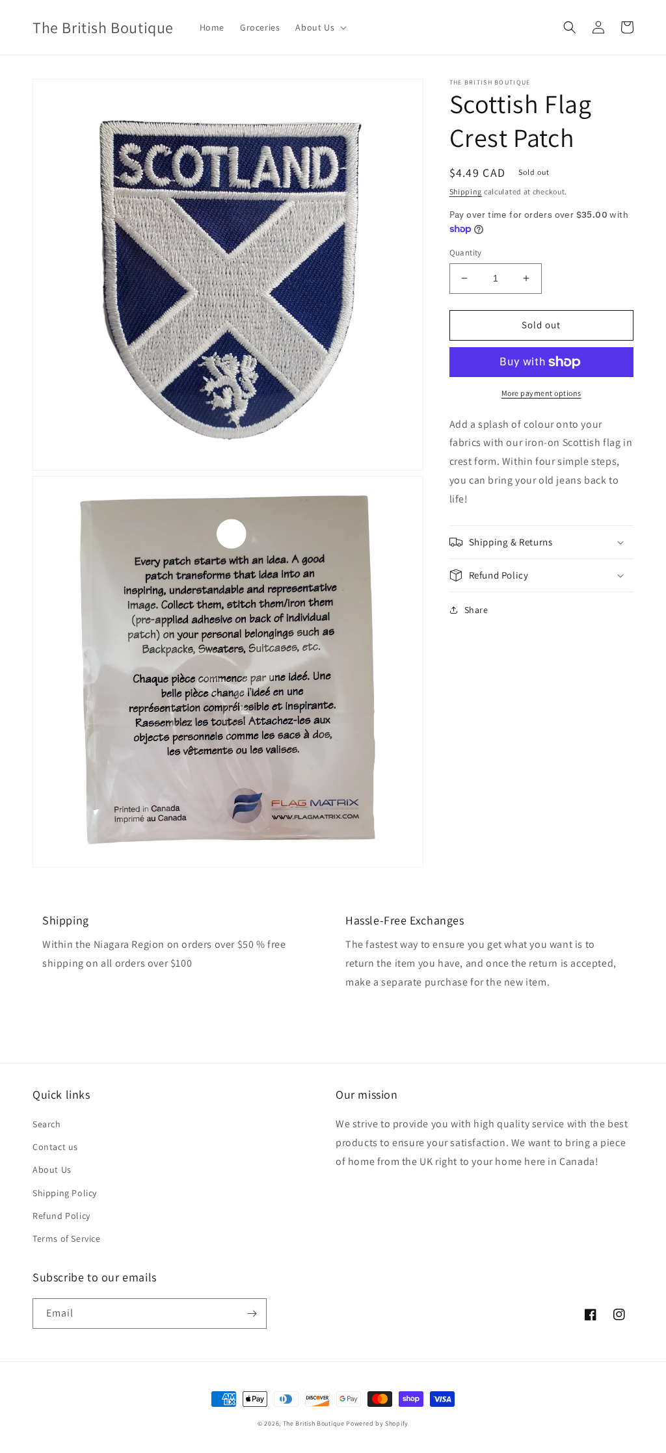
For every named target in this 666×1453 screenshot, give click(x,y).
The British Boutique (315, 1423)
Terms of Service (67, 1238)
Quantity (465, 252)
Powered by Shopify (377, 1423)
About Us (52, 1169)
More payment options (541, 393)
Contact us (55, 1147)
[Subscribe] (251, 1313)
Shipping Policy (65, 1193)
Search (47, 1124)
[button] (319, 27)
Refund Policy (61, 1216)
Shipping (466, 191)
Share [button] (476, 610)
